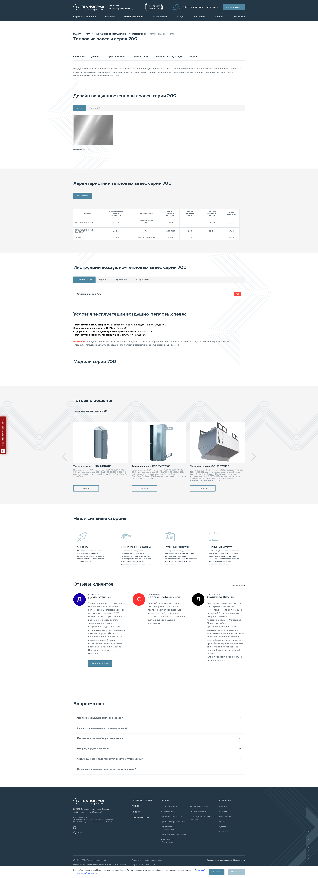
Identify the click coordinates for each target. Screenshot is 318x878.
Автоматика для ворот (200, 811)
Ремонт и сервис (133, 17)
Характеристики (115, 57)
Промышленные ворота (171, 816)
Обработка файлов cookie (143, 865)
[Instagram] (74, 827)
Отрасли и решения (84, 17)
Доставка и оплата (142, 800)
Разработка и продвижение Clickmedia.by (226, 860)
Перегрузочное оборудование (168, 828)
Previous (64, 456)
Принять (217, 872)
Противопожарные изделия (173, 834)
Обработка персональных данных (147, 860)
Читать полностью (100, 663)
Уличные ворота (168, 811)
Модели (193, 57)
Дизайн (95, 57)
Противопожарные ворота (173, 822)
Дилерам (223, 827)
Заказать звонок (233, 7)
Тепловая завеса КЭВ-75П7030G (209, 466)
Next (253, 456)
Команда (223, 806)
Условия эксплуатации (169, 57)
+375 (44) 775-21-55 (120, 9)
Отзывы (222, 822)
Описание (79, 57)
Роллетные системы (199, 806)
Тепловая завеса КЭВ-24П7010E (151, 466)
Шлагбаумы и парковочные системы (202, 818)
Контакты (239, 17)
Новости (219, 17)
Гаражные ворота (169, 806)
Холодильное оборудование (167, 841)
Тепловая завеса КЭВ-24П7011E (92, 466)
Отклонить (236, 872)
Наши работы (160, 17)
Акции (180, 17)
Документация (140, 57)
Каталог (110, 17)
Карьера (223, 811)
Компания (199, 17)
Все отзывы (238, 585)
